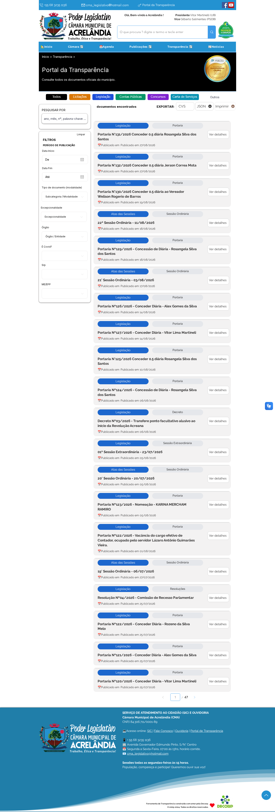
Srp (44, 265)
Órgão (45, 227)
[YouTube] (231, 5)
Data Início (48, 151)
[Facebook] (225, 5)
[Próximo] (194, 697)
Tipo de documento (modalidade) (62, 187)
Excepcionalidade (51, 208)
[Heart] (212, 805)
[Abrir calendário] (82, 159)
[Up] (266, 795)
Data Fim (47, 168)
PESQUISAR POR (53, 110)
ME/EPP (46, 284)
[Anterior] (163, 697)
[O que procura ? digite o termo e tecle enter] (212, 32)
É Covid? (47, 247)
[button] (81, 47)
